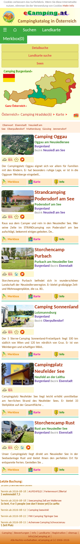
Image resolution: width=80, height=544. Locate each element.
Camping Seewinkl (38, 508)
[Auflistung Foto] (76, 115)
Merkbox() (13, 39)
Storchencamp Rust (55, 423)
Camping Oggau (51, 136)
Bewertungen (21, 533)
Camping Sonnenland (56, 307)
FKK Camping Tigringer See (43, 514)
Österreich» (11, 115)
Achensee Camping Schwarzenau (46, 520)
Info (34, 533)
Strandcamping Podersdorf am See (54, 196)
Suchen (29, 30)
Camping (7, 533)
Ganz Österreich (15, 106)
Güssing (46, 129)
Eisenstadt (21, 125)
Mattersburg (33, 129)
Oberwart (7, 125)
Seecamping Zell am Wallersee (44, 499)
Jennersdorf (59, 129)
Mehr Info (68, 5)
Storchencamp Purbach (49, 253)
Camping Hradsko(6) (38, 115)
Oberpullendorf (16, 129)
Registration (59, 533)
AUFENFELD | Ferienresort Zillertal (47, 490)
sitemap (72, 533)
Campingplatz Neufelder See (50, 368)
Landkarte (51, 30)
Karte (61, 115)
